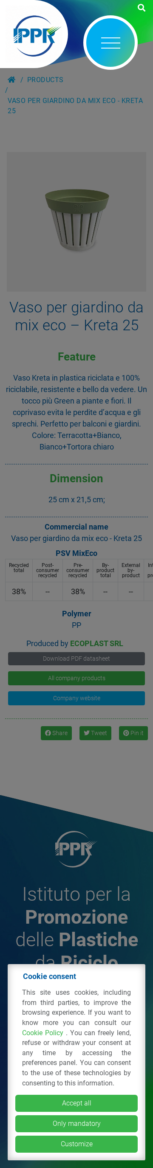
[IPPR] (34, 34)
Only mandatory (77, 1123)
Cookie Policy (44, 1033)
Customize (77, 1144)
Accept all (76, 1103)
